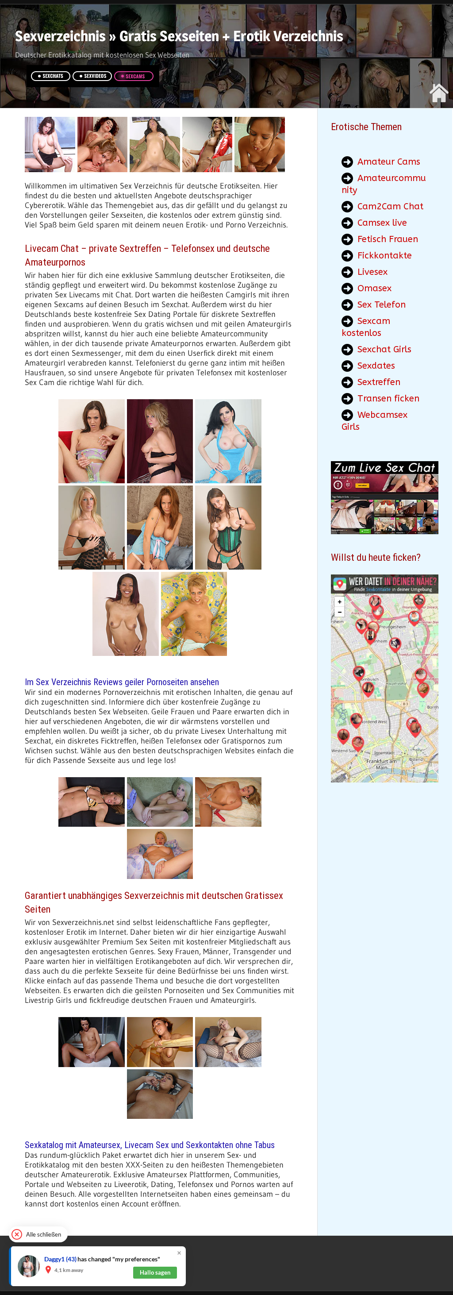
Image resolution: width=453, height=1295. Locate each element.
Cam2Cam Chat (390, 206)
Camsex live (382, 223)
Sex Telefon (381, 305)
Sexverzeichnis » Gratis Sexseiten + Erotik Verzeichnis (179, 36)
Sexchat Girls (384, 349)
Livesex (372, 272)
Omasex (374, 288)
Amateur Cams (388, 162)
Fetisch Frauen (387, 239)
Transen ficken (388, 398)
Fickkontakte (384, 256)
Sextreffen (378, 382)
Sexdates (376, 366)
